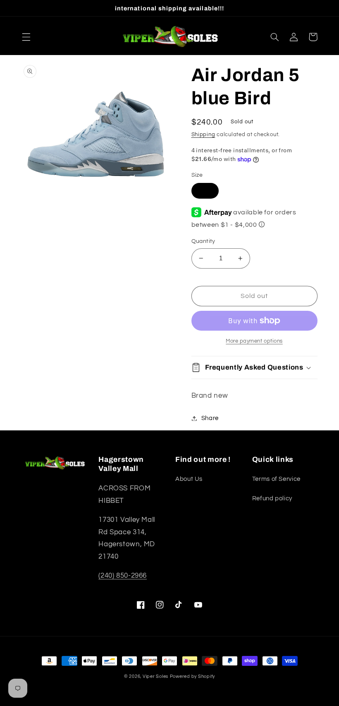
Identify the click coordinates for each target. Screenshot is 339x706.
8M (205, 190)
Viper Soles (155, 676)
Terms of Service (276, 479)
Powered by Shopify (192, 676)
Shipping (203, 134)
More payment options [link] (254, 341)
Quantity (203, 241)
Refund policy (272, 498)
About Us (189, 479)
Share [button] (210, 418)
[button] (26, 36)
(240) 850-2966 (122, 575)
